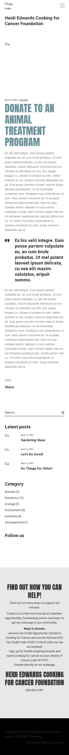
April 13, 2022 (11, 99)
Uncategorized (14, 522)
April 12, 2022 (27, 435)
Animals (10, 492)
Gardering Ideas (33, 440)
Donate (8, 379)
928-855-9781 (34, 690)
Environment (13, 510)
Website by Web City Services (45, 743)
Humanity (23, 99)
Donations (11, 498)
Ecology (10, 504)
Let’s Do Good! (32, 454)
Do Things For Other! (36, 468)
